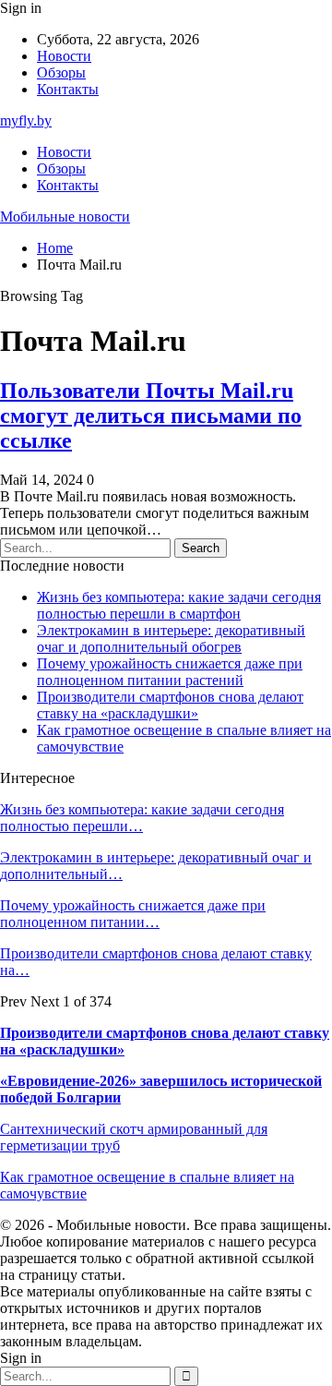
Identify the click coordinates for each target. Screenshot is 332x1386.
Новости (64, 56)
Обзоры (61, 72)
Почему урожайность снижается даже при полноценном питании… (133, 914)
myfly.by (26, 120)
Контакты (68, 89)
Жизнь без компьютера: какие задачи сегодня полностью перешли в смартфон (179, 605)
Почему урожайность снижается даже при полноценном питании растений (169, 672)
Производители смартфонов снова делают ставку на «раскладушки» (170, 705)
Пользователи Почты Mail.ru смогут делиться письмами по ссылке (151, 415)
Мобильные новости (65, 216)
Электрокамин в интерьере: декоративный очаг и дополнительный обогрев (171, 638)
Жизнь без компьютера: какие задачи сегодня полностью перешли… (142, 817)
